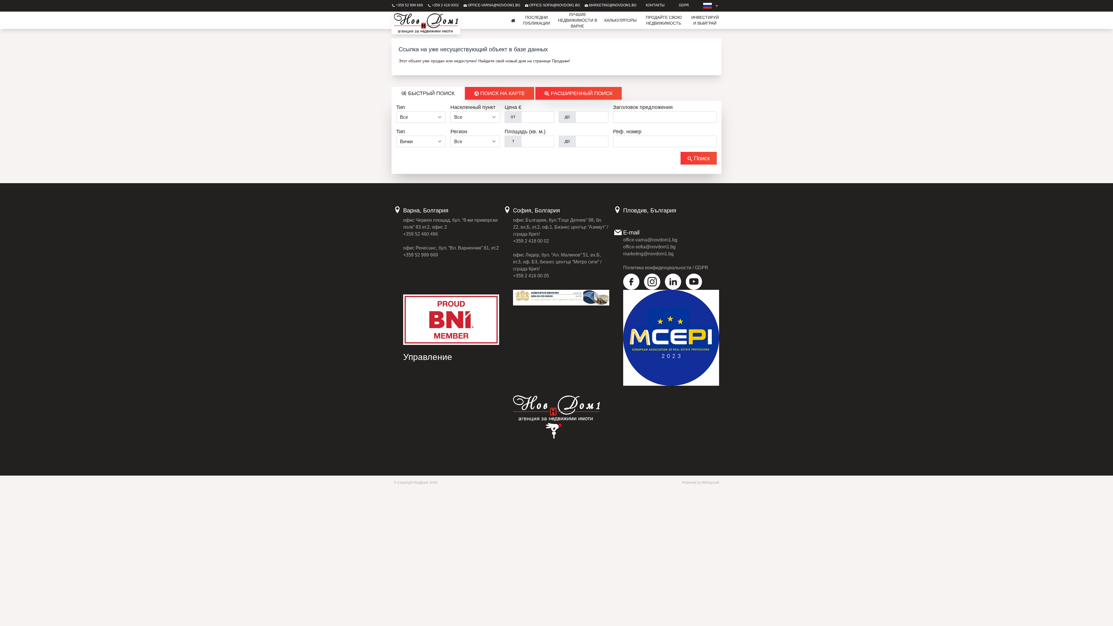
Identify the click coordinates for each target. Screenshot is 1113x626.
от (513, 116)
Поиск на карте (502, 93)
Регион (458, 131)
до (567, 116)
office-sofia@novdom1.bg (554, 5)
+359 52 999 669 (409, 5)
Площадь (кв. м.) (525, 131)
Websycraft (710, 483)
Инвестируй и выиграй (705, 20)
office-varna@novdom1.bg (493, 5)
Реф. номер (627, 131)
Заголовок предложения (643, 107)
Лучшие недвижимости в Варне (577, 20)
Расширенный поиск (580, 93)
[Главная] (513, 20)
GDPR (684, 5)
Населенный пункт (472, 107)
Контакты (655, 5)
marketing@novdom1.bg (612, 5)
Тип (400, 107)
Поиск (701, 158)
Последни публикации (536, 20)
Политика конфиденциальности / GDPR (665, 267)
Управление (427, 357)
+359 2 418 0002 (445, 5)
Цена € (513, 107)
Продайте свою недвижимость (664, 20)
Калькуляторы (620, 20)
